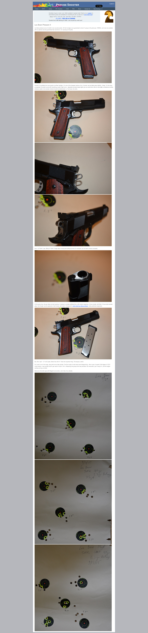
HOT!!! (43, 9)
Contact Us (87, 9)
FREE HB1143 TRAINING (68, 18)
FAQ (73, 9)
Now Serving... (97, 9)
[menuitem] (37, 9)
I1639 (67, 9)
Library (50, 9)
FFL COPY (58, 18)
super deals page (88, 14)
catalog (89, 13)
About (79, 9)
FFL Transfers (59, 9)
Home (36, 9)
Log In (112, 3)
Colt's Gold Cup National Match (80, 306)
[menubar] (68, 9)
